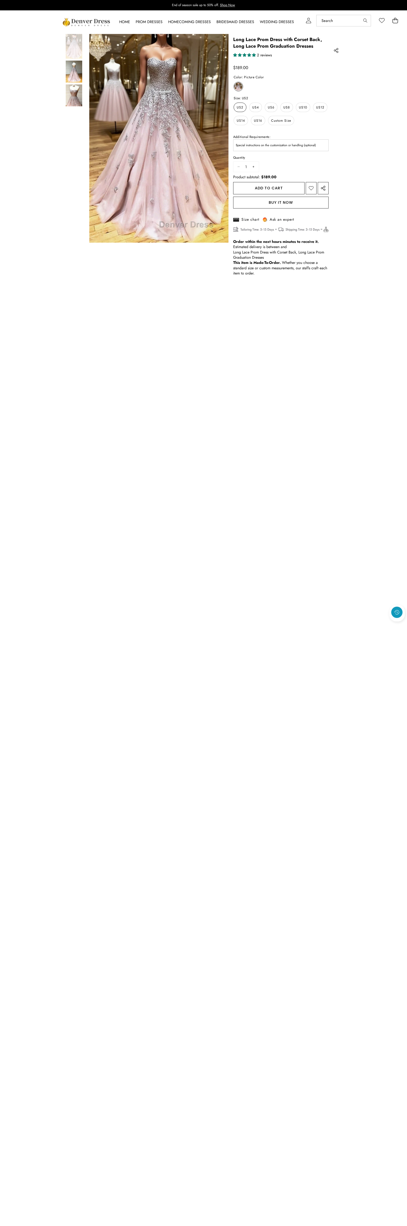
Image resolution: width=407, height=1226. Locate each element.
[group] (74, 46)
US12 (320, 107)
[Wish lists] (381, 20)
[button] (397, 625)
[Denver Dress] (87, 22)
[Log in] (308, 20)
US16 (258, 120)
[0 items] (395, 20)
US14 (241, 120)
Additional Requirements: (252, 137)
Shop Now (227, 5)
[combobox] (343, 20)
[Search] (365, 20)
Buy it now (281, 202)
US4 (255, 107)
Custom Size (281, 120)
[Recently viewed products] (397, 612)
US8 (286, 107)
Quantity (239, 157)
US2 (240, 107)
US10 (303, 107)
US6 (271, 107)
